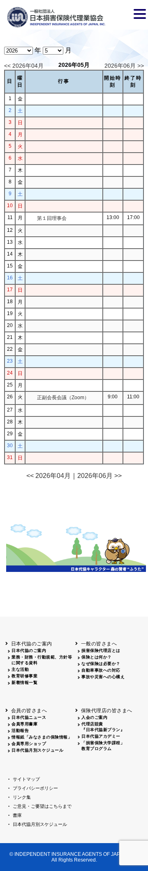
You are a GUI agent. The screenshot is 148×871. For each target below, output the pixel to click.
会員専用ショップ (29, 743)
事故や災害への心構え (103, 676)
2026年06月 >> (124, 65)
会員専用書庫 (24, 724)
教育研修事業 (24, 676)
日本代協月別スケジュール (37, 750)
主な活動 (20, 669)
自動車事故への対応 (100, 670)
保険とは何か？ (96, 657)
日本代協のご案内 (29, 650)
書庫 (17, 815)
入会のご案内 (94, 717)
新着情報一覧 (24, 682)
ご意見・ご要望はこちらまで (42, 806)
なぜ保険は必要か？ (100, 663)
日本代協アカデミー (100, 736)
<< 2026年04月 (24, 65)
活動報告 (20, 730)
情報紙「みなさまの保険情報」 (42, 737)
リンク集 (22, 797)
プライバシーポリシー (35, 788)
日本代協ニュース (29, 717)
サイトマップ (26, 779)
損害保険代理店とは (100, 650)
